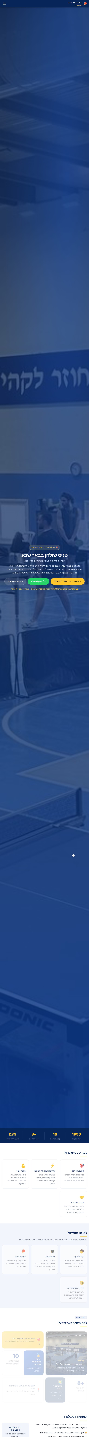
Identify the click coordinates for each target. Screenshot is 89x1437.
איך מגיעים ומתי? (15, 581)
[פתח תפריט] (4, 4)
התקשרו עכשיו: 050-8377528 (67, 581)
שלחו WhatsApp (38, 581)
